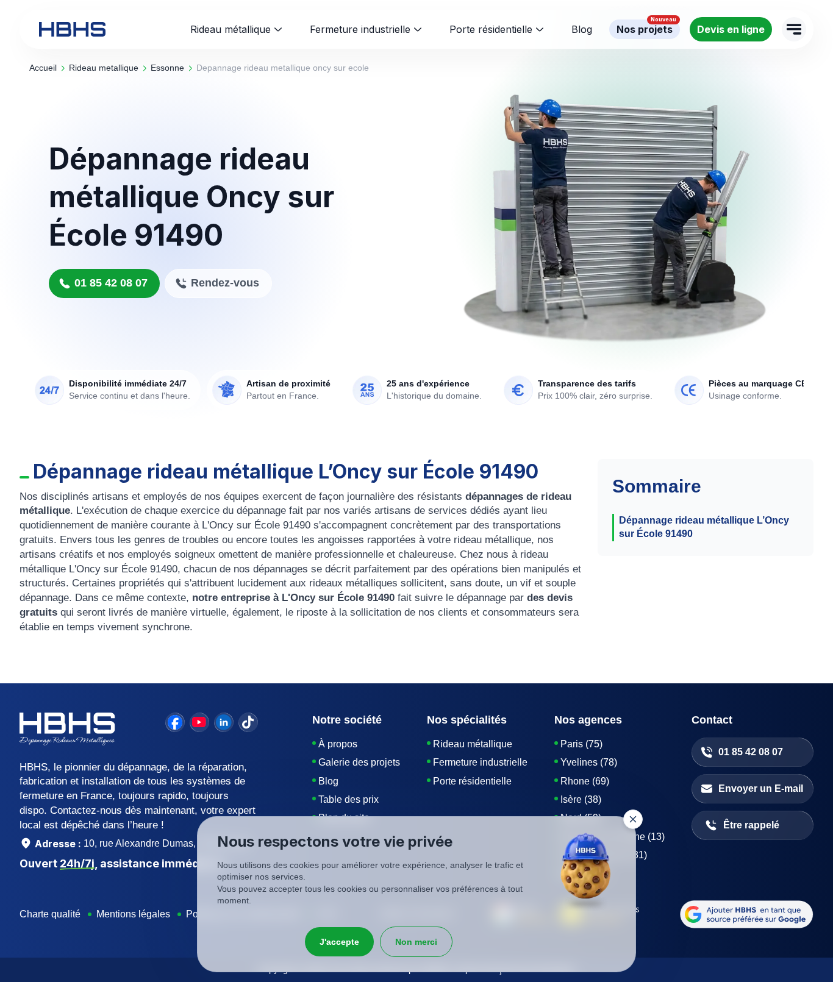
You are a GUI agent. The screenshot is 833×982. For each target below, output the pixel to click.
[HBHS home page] (72, 29)
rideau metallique (103, 68)
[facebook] (175, 722)
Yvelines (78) (588, 762)
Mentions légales (133, 914)
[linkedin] (224, 722)
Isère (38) (580, 799)
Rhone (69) (584, 781)
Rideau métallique (230, 29)
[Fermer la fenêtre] (633, 819)
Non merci (416, 942)
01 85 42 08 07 (111, 283)
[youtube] (199, 722)
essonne (167, 68)
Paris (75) (581, 744)
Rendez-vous (225, 283)
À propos (337, 744)
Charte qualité (50, 914)
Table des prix (348, 799)
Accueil (43, 68)
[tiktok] (248, 722)
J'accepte (339, 942)
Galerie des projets (359, 762)
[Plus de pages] (794, 29)
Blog (328, 781)
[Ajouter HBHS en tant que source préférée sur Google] (746, 914)
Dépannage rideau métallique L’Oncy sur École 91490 (704, 527)
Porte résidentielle (490, 29)
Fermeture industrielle (360, 29)
